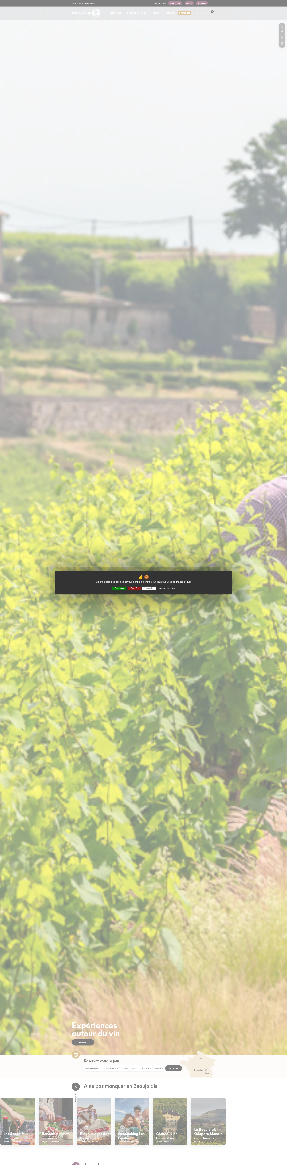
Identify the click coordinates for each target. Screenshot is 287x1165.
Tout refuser (135, 588)
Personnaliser (149, 588)
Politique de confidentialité (166, 588)
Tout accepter (119, 588)
